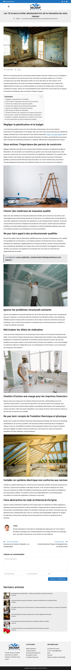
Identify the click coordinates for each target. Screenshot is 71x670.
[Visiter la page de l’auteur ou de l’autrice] (7, 528)
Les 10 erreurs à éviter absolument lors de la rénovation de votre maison (39, 18)
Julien (19, 69)
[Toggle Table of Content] (40, 96)
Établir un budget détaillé (55, 134)
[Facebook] (62, 1)
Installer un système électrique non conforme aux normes (24, 117)
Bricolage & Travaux (31, 655)
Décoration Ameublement (33, 653)
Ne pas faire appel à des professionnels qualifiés (21, 106)
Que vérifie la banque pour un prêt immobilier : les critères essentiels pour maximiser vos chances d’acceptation (39, 607)
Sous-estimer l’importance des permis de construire (22, 101)
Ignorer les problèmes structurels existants (19, 108)
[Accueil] (14, 18)
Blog (48, 653)
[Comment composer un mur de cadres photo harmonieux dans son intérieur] (7, 630)
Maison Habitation (31, 648)
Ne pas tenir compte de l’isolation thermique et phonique (23, 115)
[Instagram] (64, 1)
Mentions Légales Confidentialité (56, 657)
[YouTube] (66, 1)
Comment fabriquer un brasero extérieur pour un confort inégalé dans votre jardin (31, 614)
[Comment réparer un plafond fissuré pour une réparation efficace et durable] (7, 623)
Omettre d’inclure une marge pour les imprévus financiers (24, 112)
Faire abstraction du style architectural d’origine (21, 119)
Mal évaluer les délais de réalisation (17, 110)
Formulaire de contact (53, 648)
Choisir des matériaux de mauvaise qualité (19, 104)
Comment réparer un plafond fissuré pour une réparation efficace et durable (30, 621)
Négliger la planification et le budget (17, 99)
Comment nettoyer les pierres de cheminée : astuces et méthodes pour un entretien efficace (34, 600)
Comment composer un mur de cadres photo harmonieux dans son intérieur (30, 628)
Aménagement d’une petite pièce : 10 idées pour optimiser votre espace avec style (31, 593)
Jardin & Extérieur (31, 650)
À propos (49, 655)
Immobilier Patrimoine (32, 657)
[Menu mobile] (8, 6)
